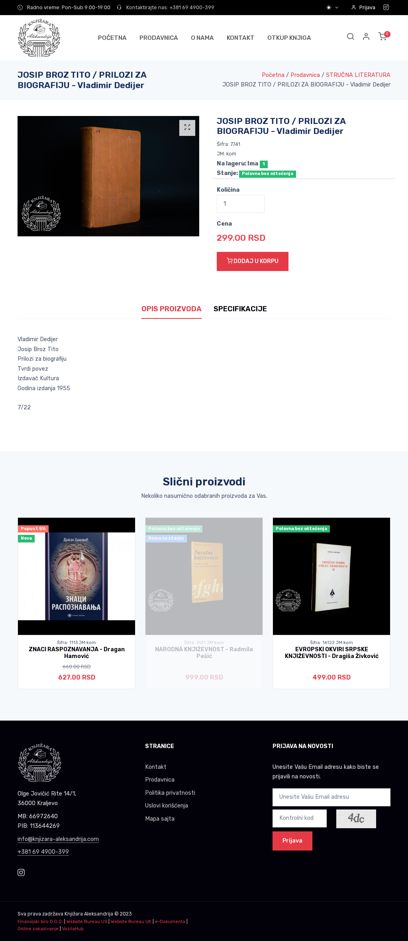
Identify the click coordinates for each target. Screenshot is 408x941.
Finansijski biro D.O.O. (40, 921)
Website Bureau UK (131, 921)
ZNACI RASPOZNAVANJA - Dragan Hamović (77, 653)
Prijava (367, 7)
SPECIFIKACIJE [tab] (240, 308)
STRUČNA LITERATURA (358, 75)
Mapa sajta (160, 818)
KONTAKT (241, 37)
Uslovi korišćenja (166, 805)
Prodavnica (305, 75)
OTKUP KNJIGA (289, 37)
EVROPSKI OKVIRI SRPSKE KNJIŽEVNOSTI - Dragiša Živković (332, 653)
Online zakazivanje (38, 928)
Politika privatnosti (170, 793)
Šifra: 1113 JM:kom (76, 642)
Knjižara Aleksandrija (89, 914)
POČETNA (112, 37)
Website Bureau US (87, 921)
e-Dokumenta (170, 921)
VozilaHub (72, 928)
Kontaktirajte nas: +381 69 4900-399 (169, 7)
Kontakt (156, 767)
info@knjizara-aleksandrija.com (58, 839)
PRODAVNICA (158, 37)
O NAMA (202, 37)
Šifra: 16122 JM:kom (331, 642)
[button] (367, 37)
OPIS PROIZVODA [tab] (171, 308)
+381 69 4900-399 (43, 852)
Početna (273, 75)
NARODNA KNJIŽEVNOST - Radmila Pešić (204, 653)
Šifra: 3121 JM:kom (204, 642)
